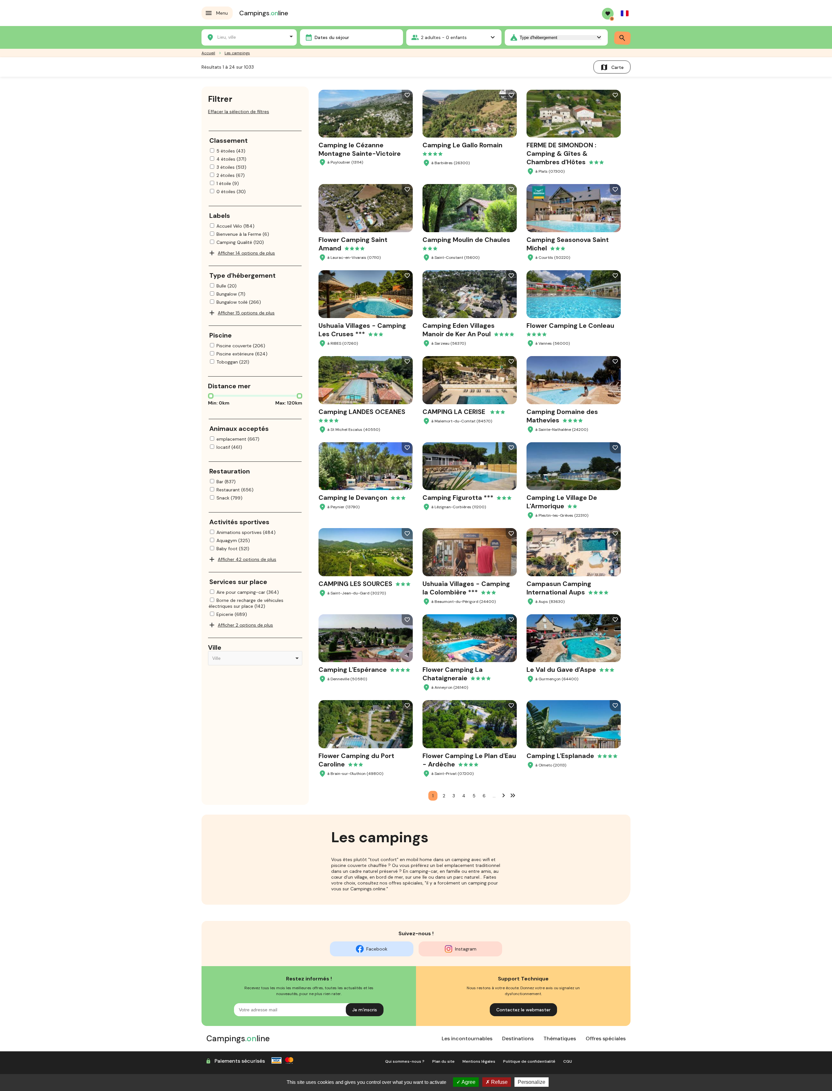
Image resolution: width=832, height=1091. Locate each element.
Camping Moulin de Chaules (466, 239)
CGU (567, 1061)
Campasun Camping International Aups (558, 587)
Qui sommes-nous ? (404, 1061)
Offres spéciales (606, 1038)
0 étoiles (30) (231, 191)
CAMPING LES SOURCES (355, 583)
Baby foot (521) (232, 549)
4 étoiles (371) (231, 159)
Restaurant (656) (235, 490)
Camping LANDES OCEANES (361, 411)
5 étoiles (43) (230, 151)
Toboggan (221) (232, 362)
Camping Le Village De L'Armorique (561, 501)
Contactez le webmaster (523, 1010)
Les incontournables (467, 1038)
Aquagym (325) (233, 540)
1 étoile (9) (227, 183)
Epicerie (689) (231, 614)
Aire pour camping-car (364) (247, 592)
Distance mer (229, 386)
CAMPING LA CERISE (454, 411)
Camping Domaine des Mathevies (562, 415)
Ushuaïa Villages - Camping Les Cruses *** (362, 329)
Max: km (288, 403)
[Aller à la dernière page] (513, 795)
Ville (214, 647)
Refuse (499, 1082)
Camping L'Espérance (352, 669)
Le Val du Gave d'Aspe (561, 669)
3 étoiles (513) (231, 167)
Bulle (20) (226, 286)
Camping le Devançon (352, 497)
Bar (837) (226, 482)
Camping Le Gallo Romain (462, 145)
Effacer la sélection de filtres (238, 111)
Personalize (531, 1082)
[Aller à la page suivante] (504, 795)
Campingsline (263, 13)
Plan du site (443, 1061)
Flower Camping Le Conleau (570, 325)
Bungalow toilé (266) (238, 302)
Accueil (208, 53)
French (625, 13)
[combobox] (249, 36)
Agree (468, 1082)
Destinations (518, 1038)
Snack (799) (229, 498)
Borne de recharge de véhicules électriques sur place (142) (246, 603)
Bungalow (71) (230, 294)
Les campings (237, 53)
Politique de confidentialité (529, 1061)
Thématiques (559, 1038)
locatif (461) (229, 447)
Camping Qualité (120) (240, 242)
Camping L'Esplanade (560, 756)
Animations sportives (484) (246, 532)
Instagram (465, 949)
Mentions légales (478, 1061)
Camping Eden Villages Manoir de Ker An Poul (458, 329)
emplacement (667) (237, 439)
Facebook (376, 949)
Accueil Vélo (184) (235, 226)
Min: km (218, 403)
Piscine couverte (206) (240, 346)
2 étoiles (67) (230, 175)
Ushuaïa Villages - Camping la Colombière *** (466, 587)
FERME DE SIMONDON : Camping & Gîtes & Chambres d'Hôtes (561, 153)
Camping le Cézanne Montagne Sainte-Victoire (359, 149)
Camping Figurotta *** (457, 497)
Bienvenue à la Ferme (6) (242, 234)
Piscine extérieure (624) (241, 354)
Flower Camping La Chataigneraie (452, 673)
